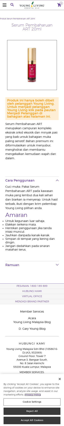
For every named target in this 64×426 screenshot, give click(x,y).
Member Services (32, 311)
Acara (32, 318)
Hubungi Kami (32, 291)
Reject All (32, 411)
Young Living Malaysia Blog (32, 322)
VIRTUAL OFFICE (32, 296)
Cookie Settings (32, 402)
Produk (3, 19)
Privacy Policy (33, 395)
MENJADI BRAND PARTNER (32, 301)
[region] (32, 400)
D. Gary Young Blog (32, 328)
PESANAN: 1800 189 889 (32, 286)
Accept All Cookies (32, 420)
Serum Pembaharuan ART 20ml (21, 19)
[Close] (60, 379)
